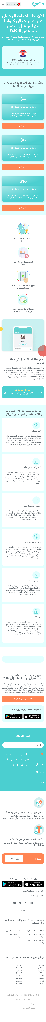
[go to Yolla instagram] (26, 903)
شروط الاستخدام (30, 1004)
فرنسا (41, 782)
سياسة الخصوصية (29, 1008)
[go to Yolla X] (20, 903)
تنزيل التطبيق (14, 858)
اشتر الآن (23, 125)
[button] (13, 4)
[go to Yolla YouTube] (14, 903)
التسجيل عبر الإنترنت (23, 698)
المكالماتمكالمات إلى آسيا (12, 931)
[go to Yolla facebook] (31, 903)
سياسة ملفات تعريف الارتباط (26, 999)
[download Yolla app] (32, 716)
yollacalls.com (38, 818)
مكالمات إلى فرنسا (37, 896)
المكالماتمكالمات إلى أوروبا (34, 931)
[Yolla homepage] (38, 4)
